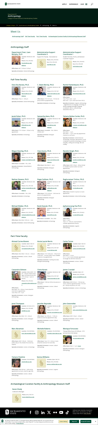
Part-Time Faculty (41, 36)
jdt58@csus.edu (26, 311)
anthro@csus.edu (77, 66)
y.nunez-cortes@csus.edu (80, 125)
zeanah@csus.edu (52, 215)
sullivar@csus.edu (52, 188)
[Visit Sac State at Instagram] (37, 412)
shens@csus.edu (51, 125)
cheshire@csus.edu (27, 362)
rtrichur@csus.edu (78, 188)
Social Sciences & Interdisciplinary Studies (29, 25)
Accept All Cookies (85, 421)
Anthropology (45, 25)
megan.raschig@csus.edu (28, 160)
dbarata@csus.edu (27, 93)
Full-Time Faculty (30, 36)
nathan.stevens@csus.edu (29, 188)
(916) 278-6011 (87, 413)
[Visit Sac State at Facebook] (31, 412)
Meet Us (54, 25)
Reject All (74, 421)
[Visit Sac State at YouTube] (61, 412)
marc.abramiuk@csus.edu (28, 333)
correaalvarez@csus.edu (28, 248)
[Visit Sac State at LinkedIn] (43, 412)
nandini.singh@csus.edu (79, 160)
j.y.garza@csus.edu (78, 215)
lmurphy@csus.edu (27, 63)
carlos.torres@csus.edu (79, 248)
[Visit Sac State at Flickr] (55, 412)
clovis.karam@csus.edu (53, 278)
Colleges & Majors (10, 25)
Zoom (79, 346)
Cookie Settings (63, 421)
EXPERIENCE (73, 4)
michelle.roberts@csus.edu (54, 333)
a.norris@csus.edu (52, 250)
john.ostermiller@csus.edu (80, 310)
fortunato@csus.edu (78, 338)
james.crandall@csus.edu (79, 277)
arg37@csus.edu (51, 64)
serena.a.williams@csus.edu (54, 364)
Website (24, 65)
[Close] (95, 421)
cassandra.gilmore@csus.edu (29, 284)
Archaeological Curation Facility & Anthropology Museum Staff (67, 36)
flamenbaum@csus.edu (79, 93)
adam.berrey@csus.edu (53, 93)
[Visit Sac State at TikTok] (67, 412)
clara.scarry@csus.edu (53, 160)
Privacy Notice (20, 423)
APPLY (64, 4)
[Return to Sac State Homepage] (20, 4)
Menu (89, 4)
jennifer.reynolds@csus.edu (54, 312)
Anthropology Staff (18, 36)
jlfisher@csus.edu (26, 125)
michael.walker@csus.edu (28, 215)
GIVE (82, 4)
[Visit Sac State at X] (49, 412)
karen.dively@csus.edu (28, 397)
